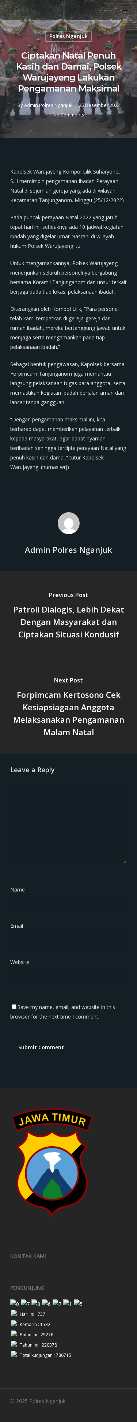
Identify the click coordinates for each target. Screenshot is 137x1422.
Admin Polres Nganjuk (48, 105)
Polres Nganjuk (68, 36)
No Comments (68, 114)
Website (19, 961)
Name (19, 889)
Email (18, 925)
